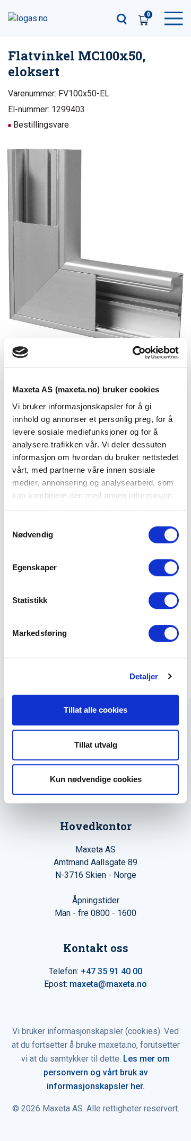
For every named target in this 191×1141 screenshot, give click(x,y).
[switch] (164, 567)
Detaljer (144, 676)
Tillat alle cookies (95, 709)
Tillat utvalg (95, 744)
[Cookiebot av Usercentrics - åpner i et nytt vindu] (135, 353)
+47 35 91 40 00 (111, 971)
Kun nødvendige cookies (96, 779)
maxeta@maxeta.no (108, 984)
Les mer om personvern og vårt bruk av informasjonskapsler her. (107, 1072)
